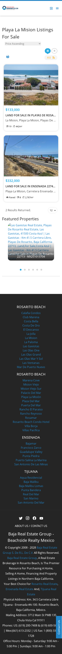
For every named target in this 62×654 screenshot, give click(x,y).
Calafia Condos (31, 313)
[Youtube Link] (41, 518)
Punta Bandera (31, 490)
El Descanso (31, 330)
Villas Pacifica (31, 430)
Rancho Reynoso (31, 413)
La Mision (31, 338)
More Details (31, 85)
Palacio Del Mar (31, 393)
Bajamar (31, 443)
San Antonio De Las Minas (31, 464)
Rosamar (31, 418)
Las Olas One (31, 350)
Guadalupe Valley (31, 452)
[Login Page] (51, 8)
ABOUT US (21, 526)
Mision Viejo (31, 384)
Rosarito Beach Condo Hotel (31, 422)
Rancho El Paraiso (31, 409)
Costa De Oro (31, 325)
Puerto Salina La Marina (31, 460)
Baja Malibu (31, 482)
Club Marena (31, 317)
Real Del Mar (31, 494)
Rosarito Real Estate (45, 584)
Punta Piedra (31, 456)
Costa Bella (31, 321)
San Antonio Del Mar (31, 502)
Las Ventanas (31, 363)
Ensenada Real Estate (19, 589)
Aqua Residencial (31, 478)
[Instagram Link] (28, 518)
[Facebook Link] (35, 518)
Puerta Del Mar (31, 405)
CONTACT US (39, 526)
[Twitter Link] (21, 518)
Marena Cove (31, 380)
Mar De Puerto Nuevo (31, 367)
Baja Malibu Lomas (31, 486)
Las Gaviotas (31, 346)
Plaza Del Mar (31, 401)
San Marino (31, 498)
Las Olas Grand (31, 354)
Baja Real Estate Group (22, 558)
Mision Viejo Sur (31, 389)
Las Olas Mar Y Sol (31, 359)
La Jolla (31, 334)
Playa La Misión (31, 397)
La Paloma (31, 342)
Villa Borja (31, 426)
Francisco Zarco (31, 448)
